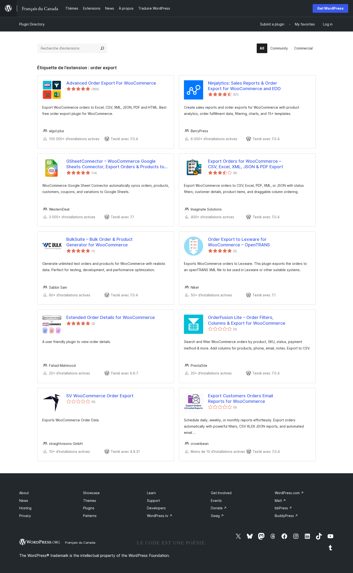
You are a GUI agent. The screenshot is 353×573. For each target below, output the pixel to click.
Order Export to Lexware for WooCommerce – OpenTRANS (239, 242)
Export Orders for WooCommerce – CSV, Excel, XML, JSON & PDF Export (245, 164)
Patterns (90, 516)
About (24, 493)
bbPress (283, 508)
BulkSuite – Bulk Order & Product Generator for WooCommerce (99, 242)
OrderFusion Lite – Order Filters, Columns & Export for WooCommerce (246, 320)
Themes (89, 500)
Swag (217, 516)
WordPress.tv (159, 516)
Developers (156, 508)
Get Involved (221, 493)
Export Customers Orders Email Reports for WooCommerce (240, 398)
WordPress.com (289, 493)
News (23, 500)
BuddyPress (286, 516)
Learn (151, 493)
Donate (219, 508)
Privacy (25, 516)
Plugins (88, 508)
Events (216, 500)
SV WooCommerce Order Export (100, 395)
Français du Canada (80, 542)
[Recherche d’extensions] (102, 48)
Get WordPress (330, 8)
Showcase (91, 493)
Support (153, 500)
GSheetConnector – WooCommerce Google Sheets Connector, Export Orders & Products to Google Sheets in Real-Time (115, 164)
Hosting (25, 508)
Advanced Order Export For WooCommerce (111, 83)
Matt (280, 500)
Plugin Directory (32, 24)
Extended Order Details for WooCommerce (110, 317)
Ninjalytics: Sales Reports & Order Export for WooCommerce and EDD (244, 86)
